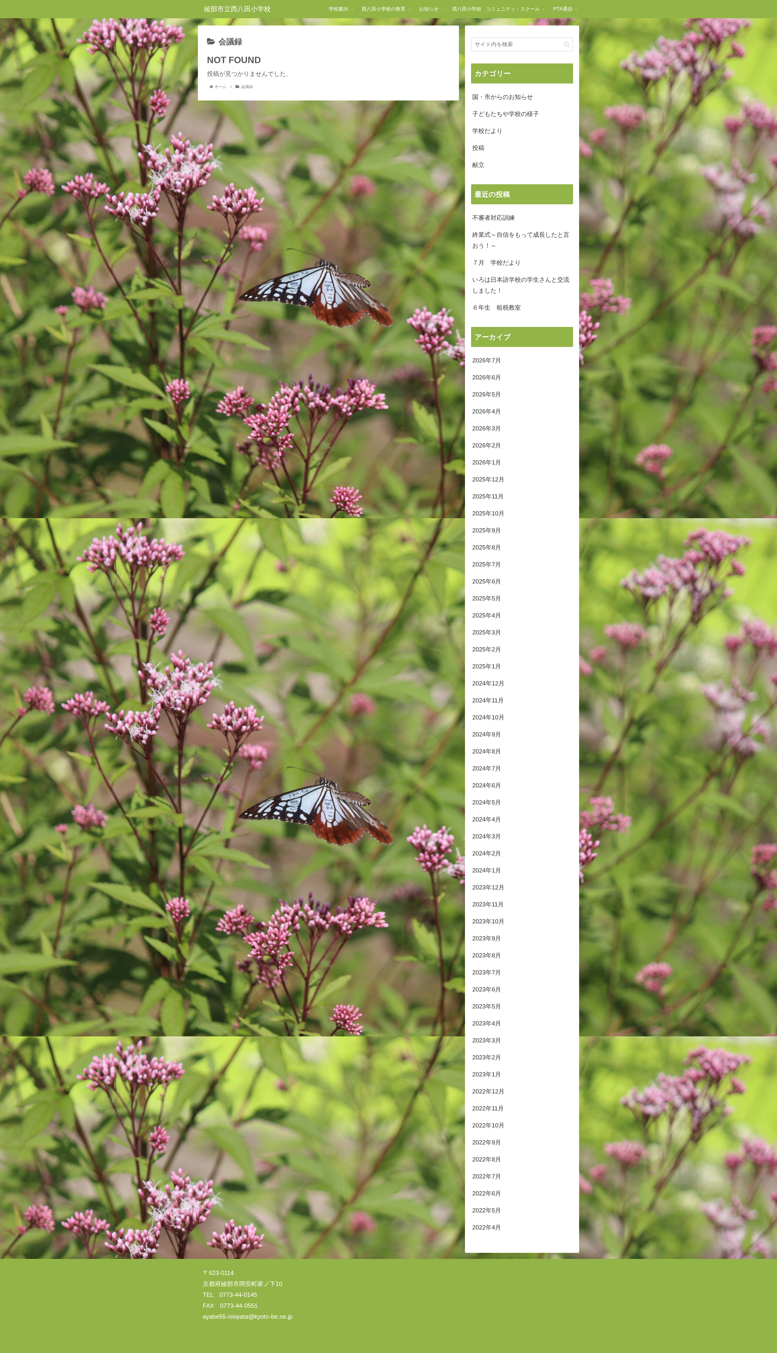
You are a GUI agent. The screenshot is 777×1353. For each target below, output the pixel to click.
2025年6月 (486, 581)
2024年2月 (486, 853)
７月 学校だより (496, 262)
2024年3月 (486, 836)
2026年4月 (486, 411)
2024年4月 (486, 819)
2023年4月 (486, 1023)
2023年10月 (488, 921)
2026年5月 (486, 394)
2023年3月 (486, 1040)
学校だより (487, 130)
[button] (567, 44)
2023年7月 (486, 972)
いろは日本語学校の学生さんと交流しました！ (520, 285)
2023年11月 (488, 904)
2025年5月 (486, 598)
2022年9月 (486, 1142)
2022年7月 (486, 1176)
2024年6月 (486, 785)
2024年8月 (486, 751)
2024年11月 (488, 700)
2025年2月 (486, 649)
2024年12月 (488, 683)
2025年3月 (486, 632)
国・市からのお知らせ (502, 96)
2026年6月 (486, 377)
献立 (478, 164)
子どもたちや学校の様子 (505, 113)
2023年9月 (486, 938)
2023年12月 (488, 887)
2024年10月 (488, 717)
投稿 (478, 147)
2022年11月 (488, 1108)
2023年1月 (486, 1074)
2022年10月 (488, 1125)
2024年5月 (486, 802)
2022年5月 (486, 1210)
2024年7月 (486, 768)
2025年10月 (488, 513)
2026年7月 (486, 360)
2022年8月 (486, 1159)
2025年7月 (486, 564)
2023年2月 (486, 1057)
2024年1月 (486, 870)
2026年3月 (486, 428)
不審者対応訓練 (493, 217)
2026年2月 (486, 445)
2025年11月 (488, 496)
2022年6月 (486, 1193)
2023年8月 (486, 955)
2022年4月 (486, 1227)
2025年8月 (486, 547)
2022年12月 (488, 1091)
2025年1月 (486, 666)
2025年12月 (488, 479)
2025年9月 (486, 530)
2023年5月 (486, 1006)
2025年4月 (486, 615)
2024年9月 (486, 734)
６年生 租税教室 (496, 307)
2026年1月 (486, 462)
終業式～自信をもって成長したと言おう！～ (520, 240)
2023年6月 (486, 989)
